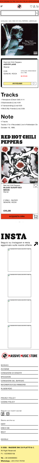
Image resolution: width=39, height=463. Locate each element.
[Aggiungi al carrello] (35, 216)
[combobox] (19, 13)
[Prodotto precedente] (16, 222)
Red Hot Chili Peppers (13, 62)
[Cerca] (36, 13)
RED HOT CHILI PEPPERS (20, 21)
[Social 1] (2, 414)
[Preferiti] (31, 6)
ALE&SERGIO (6, 388)
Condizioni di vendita (11, 373)
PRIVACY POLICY (8, 398)
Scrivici (5, 365)
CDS (10, 21)
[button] (1, 6)
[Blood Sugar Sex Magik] (19, 165)
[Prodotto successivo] (23, 222)
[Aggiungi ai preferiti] (33, 83)
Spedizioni (6, 377)
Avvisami (17, 83)
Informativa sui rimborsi (13, 384)
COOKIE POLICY (8, 402)
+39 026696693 (10, 458)
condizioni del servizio (12, 381)
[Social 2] (8, 414)
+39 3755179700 (18, 461)
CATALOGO (4, 21)
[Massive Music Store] (19, 6)
